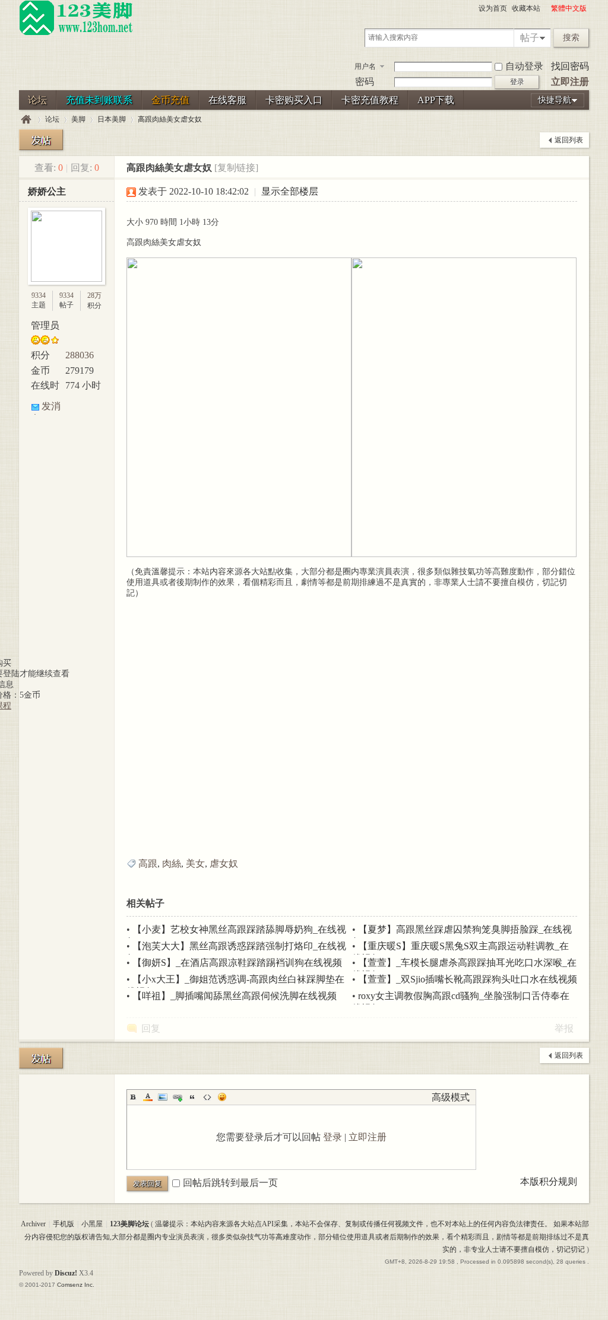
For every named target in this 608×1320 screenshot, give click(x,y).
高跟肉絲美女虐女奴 (170, 119)
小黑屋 (92, 1224)
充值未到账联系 (99, 100)
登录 (332, 1137)
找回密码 (570, 66)
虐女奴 (224, 863)
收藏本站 (526, 8)
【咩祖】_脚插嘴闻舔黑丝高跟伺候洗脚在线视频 (234, 996)
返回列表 (569, 140)
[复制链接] (236, 168)
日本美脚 (111, 119)
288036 (79, 355)
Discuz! (66, 1273)
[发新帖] (41, 139)
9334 (38, 295)
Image (163, 1097)
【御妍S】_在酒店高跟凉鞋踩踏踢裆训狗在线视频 (237, 963)
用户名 (365, 66)
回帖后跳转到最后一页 (230, 1183)
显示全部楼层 (289, 191)
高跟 (147, 863)
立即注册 (570, 82)
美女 (195, 863)
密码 (364, 82)
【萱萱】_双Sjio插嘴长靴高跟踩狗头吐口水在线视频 (467, 979)
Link (177, 1097)
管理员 (45, 325)
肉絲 (171, 863)
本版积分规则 (548, 1181)
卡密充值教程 (369, 100)
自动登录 (524, 66)
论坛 (37, 100)
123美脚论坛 (26, 119)
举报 (564, 1028)
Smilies (222, 1097)
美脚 (78, 119)
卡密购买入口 (293, 100)
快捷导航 (554, 100)
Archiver (33, 1224)
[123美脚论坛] (76, 33)
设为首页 (493, 8)
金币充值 (170, 100)
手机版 (63, 1224)
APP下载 (435, 100)
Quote (192, 1097)
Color (148, 1097)
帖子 (529, 38)
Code (207, 1097)
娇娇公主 (47, 191)
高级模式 (451, 1097)
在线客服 (227, 100)
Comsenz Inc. (75, 1284)
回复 (150, 1028)
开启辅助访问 (546, 8)
